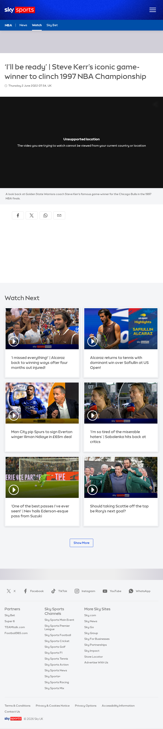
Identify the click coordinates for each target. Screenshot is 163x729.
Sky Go (89, 627)
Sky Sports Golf (55, 646)
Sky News (90, 621)
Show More (81, 542)
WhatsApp (143, 591)
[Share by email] (59, 215)
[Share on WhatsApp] (45, 215)
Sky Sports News (56, 670)
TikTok (62, 591)
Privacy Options (85, 705)
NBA (8, 25)
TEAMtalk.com (15, 627)
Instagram (88, 591)
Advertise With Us (96, 662)
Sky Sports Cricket (57, 641)
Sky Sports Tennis (56, 658)
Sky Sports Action (57, 664)
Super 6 (10, 621)
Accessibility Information (118, 705)
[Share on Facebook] (18, 215)
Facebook (37, 591)
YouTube (115, 591)
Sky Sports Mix (54, 688)
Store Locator (93, 656)
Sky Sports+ (52, 676)
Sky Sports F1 (53, 652)
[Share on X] (32, 215)
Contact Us (12, 711)
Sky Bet (52, 25)
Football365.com (16, 633)
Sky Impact (91, 650)
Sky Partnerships (95, 644)
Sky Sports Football (58, 635)
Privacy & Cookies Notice (53, 705)
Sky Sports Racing (57, 682)
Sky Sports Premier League (57, 627)
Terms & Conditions (17, 705)
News (23, 25)
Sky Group (91, 633)
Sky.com (90, 615)
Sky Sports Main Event (59, 619)
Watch (37, 25)
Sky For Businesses (97, 638)
